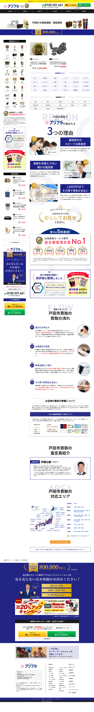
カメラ (51, 59)
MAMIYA (72, 105)
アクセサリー (45, 86)
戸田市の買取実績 (24, 560)
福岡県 (75, 531)
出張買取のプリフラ (7, 560)
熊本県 (82, 531)
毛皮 (65, 90)
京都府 (82, 519)
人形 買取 (61, 677)
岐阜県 (86, 515)
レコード (75, 86)
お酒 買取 (50, 683)
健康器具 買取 (62, 685)
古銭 (55, 86)
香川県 (79, 527)
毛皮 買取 (61, 683)
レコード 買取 (62, 673)
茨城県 (81, 511)
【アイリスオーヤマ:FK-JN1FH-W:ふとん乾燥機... (19, 231)
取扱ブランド (72, 667)
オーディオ (45, 82)
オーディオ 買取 (52, 679)
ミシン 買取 (51, 673)
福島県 (79, 507)
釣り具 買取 (61, 690)
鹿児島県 (86, 531)
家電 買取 (50, 669)
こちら (41, 259)
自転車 (45, 90)
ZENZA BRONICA (60, 108)
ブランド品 (86, 82)
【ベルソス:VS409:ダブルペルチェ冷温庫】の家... (19, 193)
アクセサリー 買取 (62, 667)
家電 (14, 177)
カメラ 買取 (51, 675)
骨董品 (45, 78)
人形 (35, 90)
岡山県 (82, 524)
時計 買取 (50, 689)
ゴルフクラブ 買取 (62, 675)
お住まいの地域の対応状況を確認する (60, 542)
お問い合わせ (84, 535)
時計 (31, 59)
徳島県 (82, 527)
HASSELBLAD (35, 105)
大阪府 (75, 519)
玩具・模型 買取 (52, 685)
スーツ (55, 90)
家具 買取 (61, 671)
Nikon (48, 101)
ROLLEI (47, 108)
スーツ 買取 (61, 681)
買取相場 (71, 678)
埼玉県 (83, 510)
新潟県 (80, 516)
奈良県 (86, 519)
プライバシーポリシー (74, 689)
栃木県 (78, 511)
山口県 (79, 524)
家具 (65, 86)
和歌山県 (77, 521)
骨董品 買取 (51, 667)
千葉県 (87, 510)
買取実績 (25, 11)
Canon (72, 101)
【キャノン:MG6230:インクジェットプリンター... (19, 218)
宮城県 (75, 507)
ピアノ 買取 (51, 677)
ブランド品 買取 (52, 687)
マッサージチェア (86, 90)
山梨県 (77, 516)
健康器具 (75, 90)
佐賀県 (79, 531)
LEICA (35, 101)
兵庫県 (79, 519)
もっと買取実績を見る (15, 242)
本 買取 (50, 671)
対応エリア (71, 664)
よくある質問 (54, 11)
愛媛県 (75, 527)
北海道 (75, 503)
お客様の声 (40, 11)
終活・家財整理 (72, 692)
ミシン (75, 78)
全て (35, 78)
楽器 (55, 82)
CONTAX (60, 101)
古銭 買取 (61, 669)
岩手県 (82, 507)
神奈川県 (79, 510)
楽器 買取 (50, 681)
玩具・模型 (75, 82)
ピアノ (34, 82)
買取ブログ (69, 11)
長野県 (75, 515)
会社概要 (83, 11)
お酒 (65, 82)
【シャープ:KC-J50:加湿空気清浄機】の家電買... (19, 206)
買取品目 (10, 11)
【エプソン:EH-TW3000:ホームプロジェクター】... (19, 181)
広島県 (75, 524)
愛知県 (82, 515)
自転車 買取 (61, 679)
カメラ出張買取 (16, 560)
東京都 (75, 510)
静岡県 (79, 515)
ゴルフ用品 (86, 86)
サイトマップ (72, 687)
